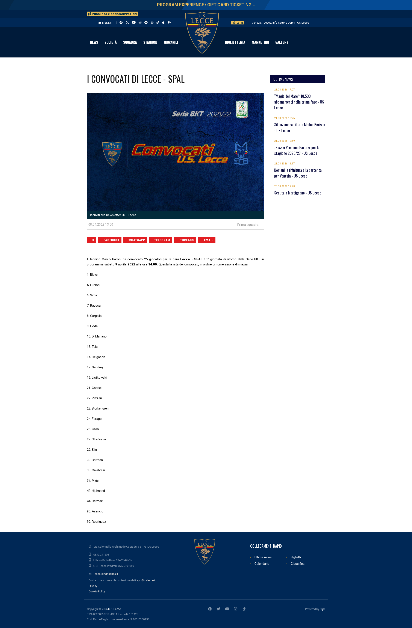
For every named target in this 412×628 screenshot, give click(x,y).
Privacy (93, 585)
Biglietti (107, 22)
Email (208, 240)
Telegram (162, 240)
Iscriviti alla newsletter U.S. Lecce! (113, 215)
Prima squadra (248, 224)
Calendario (262, 564)
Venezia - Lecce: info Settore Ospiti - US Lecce (280, 22)
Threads (187, 240)
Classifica (297, 564)
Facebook (111, 240)
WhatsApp (137, 240)
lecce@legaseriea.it (106, 573)
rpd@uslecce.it (146, 580)
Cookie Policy (97, 591)
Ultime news (263, 557)
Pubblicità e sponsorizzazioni (114, 14)
